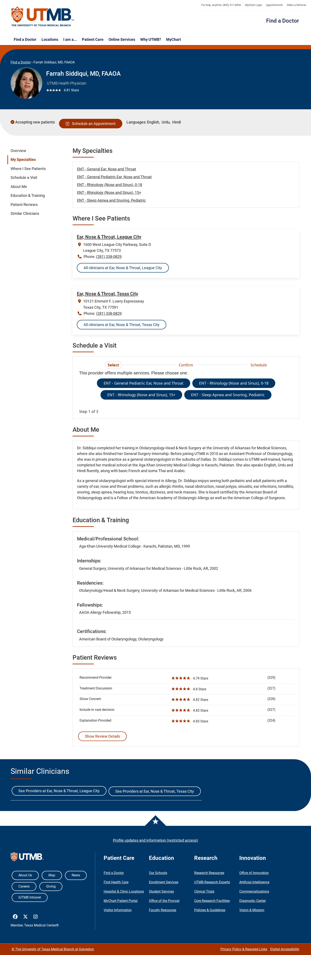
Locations (49, 39)
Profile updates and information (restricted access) (155, 840)
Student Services (161, 891)
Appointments (274, 5)
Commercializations (254, 891)
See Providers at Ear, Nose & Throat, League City (59, 791)
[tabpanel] (186, 392)
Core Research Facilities (212, 901)
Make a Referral (296, 5)
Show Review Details (102, 736)
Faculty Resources (162, 910)
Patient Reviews (24, 205)
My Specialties (23, 160)
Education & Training (28, 195)
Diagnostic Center (252, 901)
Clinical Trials (204, 891)
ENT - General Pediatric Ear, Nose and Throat (114, 177)
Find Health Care (116, 882)
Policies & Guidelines (209, 910)
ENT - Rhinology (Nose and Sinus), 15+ (109, 192)
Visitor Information (118, 910)
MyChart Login (253, 5)
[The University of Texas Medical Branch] (42, 16)
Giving (51, 886)
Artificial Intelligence (254, 882)
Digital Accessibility (284, 949)
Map (51, 875)
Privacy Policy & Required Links (243, 949)
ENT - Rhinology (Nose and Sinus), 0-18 (109, 184)
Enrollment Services (163, 882)
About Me (19, 187)
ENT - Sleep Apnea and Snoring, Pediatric (111, 200)
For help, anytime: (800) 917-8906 (221, 5)
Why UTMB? (150, 39)
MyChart (173, 39)
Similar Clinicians (25, 213)
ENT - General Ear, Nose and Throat (106, 169)
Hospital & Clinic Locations (124, 891)
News (76, 875)
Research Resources (209, 873)
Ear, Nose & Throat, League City (109, 237)
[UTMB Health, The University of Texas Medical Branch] (27, 857)
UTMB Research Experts (212, 882)
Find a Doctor (282, 21)
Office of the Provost (164, 901)
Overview (18, 151)
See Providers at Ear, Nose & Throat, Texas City (154, 791)
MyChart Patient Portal (121, 901)
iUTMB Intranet (29, 897)
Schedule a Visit (24, 177)
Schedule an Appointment (93, 123)
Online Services (122, 39)
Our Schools (158, 873)
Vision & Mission (251, 910)
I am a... (70, 39)
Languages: (136, 122)
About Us (25, 875)
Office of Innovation (254, 873)
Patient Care (92, 39)
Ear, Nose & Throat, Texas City (107, 293)
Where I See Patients (28, 169)
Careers (24, 886)
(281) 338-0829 (109, 256)
